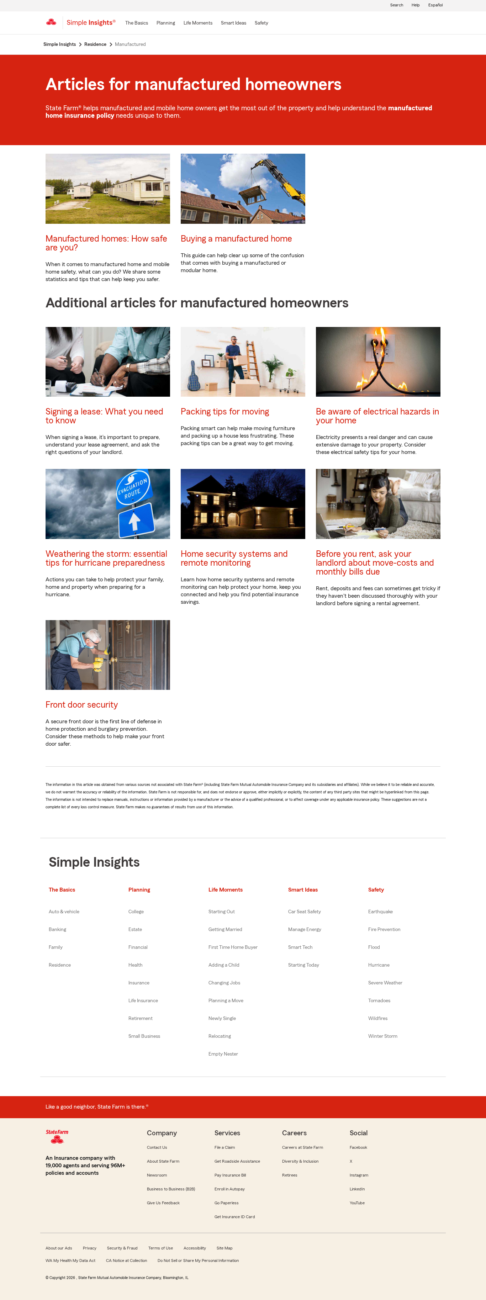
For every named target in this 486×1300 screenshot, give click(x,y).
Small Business (144, 1036)
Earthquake (380, 911)
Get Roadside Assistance (237, 1161)
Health (135, 965)
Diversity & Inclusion (300, 1161)
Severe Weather (385, 983)
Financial (138, 947)
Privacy (89, 1248)
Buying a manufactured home (236, 238)
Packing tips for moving (225, 411)
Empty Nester (223, 1054)
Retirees (289, 1175)
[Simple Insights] (91, 25)
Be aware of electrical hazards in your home (377, 416)
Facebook (358, 1147)
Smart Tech (300, 947)
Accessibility (195, 1248)
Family (56, 947)
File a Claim (225, 1147)
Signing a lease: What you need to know (104, 416)
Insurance (138, 983)
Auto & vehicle (64, 911)
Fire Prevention (384, 929)
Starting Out (221, 911)
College (136, 911)
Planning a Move (225, 1000)
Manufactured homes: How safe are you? (106, 243)
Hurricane (379, 965)
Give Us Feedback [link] (163, 1203)
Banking (57, 929)
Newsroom (157, 1175)
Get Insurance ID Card (235, 1217)
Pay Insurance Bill (230, 1175)
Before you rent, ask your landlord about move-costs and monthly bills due (375, 563)
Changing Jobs (224, 983)
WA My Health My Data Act (70, 1260)
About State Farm (163, 1161)
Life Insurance (143, 1000)
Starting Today (303, 965)
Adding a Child (223, 965)
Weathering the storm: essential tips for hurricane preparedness (106, 558)
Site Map (225, 1248)
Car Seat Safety (304, 911)
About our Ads (59, 1248)
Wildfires (377, 1018)
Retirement (140, 1018)
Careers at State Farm (302, 1147)
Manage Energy (304, 929)
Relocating (219, 1036)
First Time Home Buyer (233, 947)
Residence (60, 965)
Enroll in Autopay (230, 1189)
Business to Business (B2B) (171, 1189)
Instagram (359, 1175)
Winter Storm (382, 1036)
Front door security (82, 705)
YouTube (357, 1203)
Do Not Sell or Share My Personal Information (198, 1260)
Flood (374, 947)
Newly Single (222, 1018)
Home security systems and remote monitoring (234, 558)
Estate (135, 929)
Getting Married (225, 929)
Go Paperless (227, 1203)
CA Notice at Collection (126, 1260)
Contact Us (157, 1147)
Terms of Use (160, 1248)
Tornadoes (379, 1000)
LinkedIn (357, 1189)
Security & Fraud (122, 1248)
